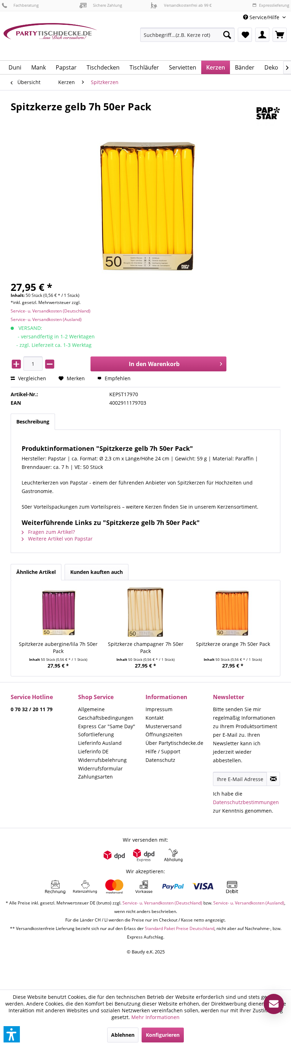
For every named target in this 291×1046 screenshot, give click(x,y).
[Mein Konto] (262, 35)
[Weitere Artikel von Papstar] (268, 113)
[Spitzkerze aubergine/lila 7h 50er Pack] (58, 612)
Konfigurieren (163, 1034)
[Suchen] (227, 35)
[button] (12, 1034)
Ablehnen (122, 1034)
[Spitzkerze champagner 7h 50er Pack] (145, 612)
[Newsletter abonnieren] (273, 779)
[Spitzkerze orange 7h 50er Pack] (233, 612)
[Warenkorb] (280, 35)
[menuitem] (264, 17)
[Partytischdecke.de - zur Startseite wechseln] (50, 39)
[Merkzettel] (245, 35)
